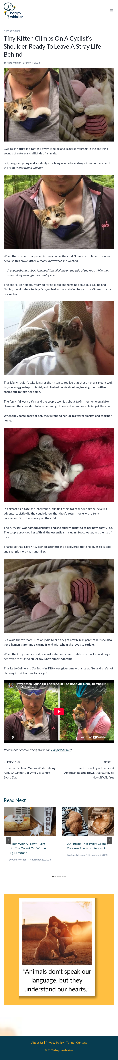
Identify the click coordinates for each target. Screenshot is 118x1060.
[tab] (53, 876)
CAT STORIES (12, 31)
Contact (81, 1042)
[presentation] (30, 821)
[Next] (109, 840)
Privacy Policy (55, 1042)
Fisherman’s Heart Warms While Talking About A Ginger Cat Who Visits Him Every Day (29, 770)
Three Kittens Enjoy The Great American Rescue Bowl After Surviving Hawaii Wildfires (89, 770)
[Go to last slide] (8, 840)
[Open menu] (111, 11)
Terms (70, 1042)
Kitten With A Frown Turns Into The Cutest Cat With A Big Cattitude (27, 848)
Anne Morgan (14, 62)
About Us (37, 1042)
